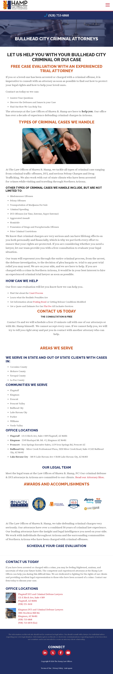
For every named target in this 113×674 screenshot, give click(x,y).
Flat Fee (48, 306)
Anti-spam (68, 668)
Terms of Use (46, 668)
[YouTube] (68, 652)
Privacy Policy (58, 668)
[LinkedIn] (45, 652)
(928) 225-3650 (25, 604)
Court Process (36, 293)
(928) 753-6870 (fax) (27, 622)
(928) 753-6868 (58, 15)
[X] (53, 652)
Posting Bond (39, 302)
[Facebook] (60, 652)
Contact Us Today (22, 562)
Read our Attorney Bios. (89, 477)
